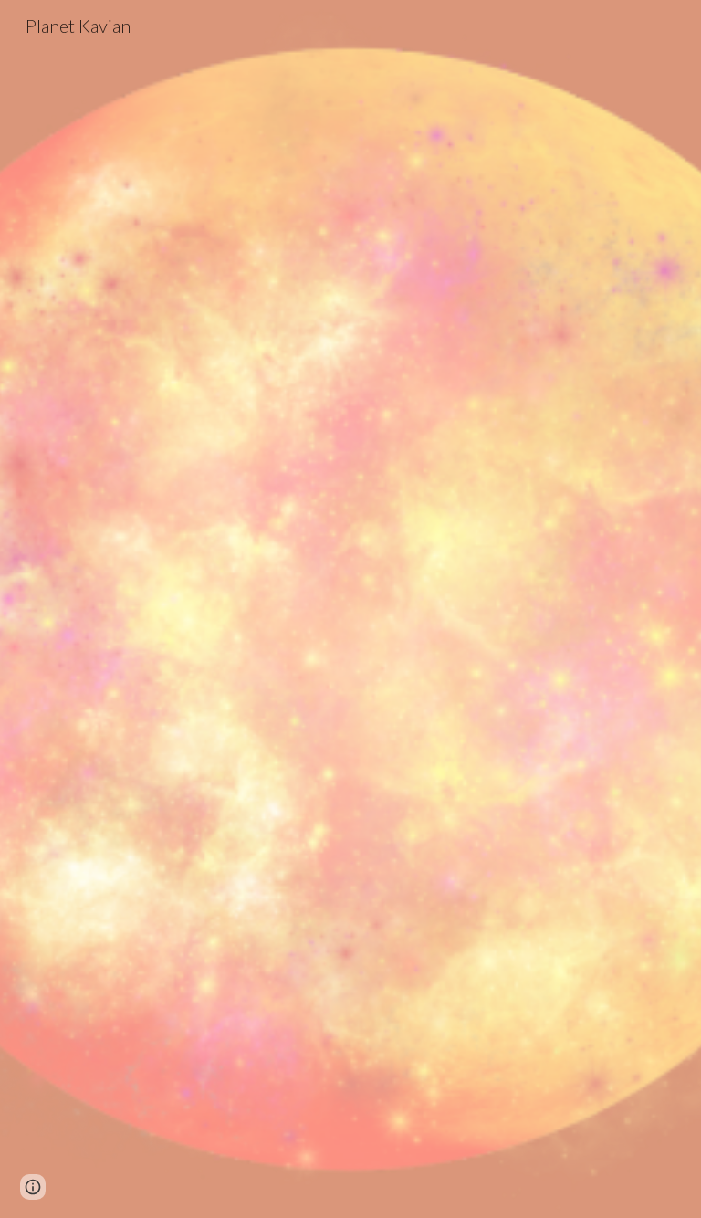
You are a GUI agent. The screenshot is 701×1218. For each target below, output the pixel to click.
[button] (33, 1187)
